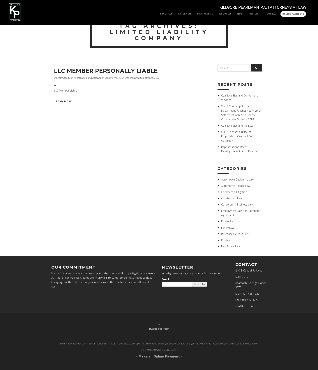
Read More (64, 101)
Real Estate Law (230, 246)
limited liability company (142, 77)
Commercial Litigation (234, 192)
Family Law (227, 227)
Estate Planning (230, 221)
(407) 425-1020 (250, 293)
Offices (254, 13)
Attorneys (185, 13)
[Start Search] (256, 67)
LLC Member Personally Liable (106, 70)
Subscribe (199, 284)
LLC (157, 77)
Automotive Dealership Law (237, 179)
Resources (225, 13)
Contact (272, 13)
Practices (166, 13)
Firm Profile (205, 13)
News (240, 13)
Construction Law (64, 77)
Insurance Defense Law (234, 234)
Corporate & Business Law (88, 77)
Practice (226, 240)
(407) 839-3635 (249, 300)
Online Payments (293, 14)
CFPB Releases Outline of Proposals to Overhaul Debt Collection (237, 136)
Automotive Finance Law (235, 185)
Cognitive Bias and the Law (237, 125)
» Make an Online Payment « (159, 356)
